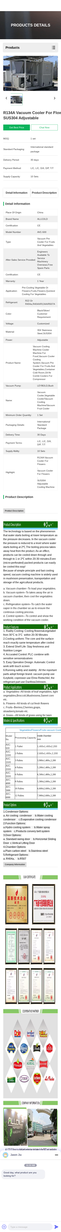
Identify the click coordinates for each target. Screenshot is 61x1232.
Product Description (44, 192)
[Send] (56, 1226)
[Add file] (4, 1226)
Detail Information (16, 192)
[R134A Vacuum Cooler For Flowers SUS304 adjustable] (30, 73)
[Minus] (56, 1155)
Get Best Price (16, 127)
